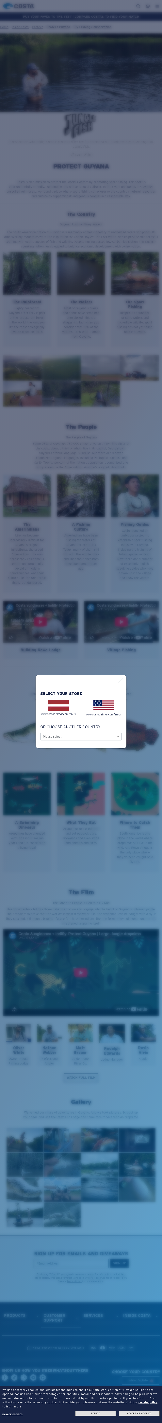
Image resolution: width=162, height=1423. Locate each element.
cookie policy (147, 1402)
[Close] (120, 680)
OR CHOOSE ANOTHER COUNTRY (70, 727)
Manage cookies (12, 1414)
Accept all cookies (139, 1413)
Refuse (95, 1413)
